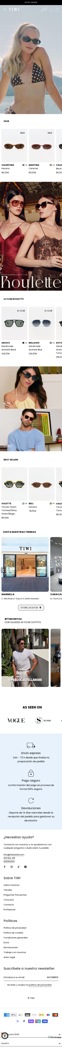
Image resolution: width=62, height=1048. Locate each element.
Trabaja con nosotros (15, 952)
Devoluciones (11, 947)
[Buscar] (51, 9)
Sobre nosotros (11, 885)
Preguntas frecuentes (15, 894)
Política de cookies (13, 932)
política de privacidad (40, 984)
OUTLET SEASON (31, 2)
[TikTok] (18, 866)
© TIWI (31, 998)
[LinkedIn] (25, 866)
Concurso (9, 899)
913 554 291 (9, 858)
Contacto (9, 904)
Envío (6, 942)
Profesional (9, 909)
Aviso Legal (9, 957)
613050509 (9, 861)
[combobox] (31, 1034)
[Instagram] (12, 866)
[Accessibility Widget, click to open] (5, 1035)
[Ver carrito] (57, 9)
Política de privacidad (15, 927)
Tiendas (8, 889)
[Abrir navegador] (5, 9)
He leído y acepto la (29, 984)
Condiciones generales (16, 937)
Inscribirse (52, 977)
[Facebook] (5, 866)
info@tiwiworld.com (14, 854)
